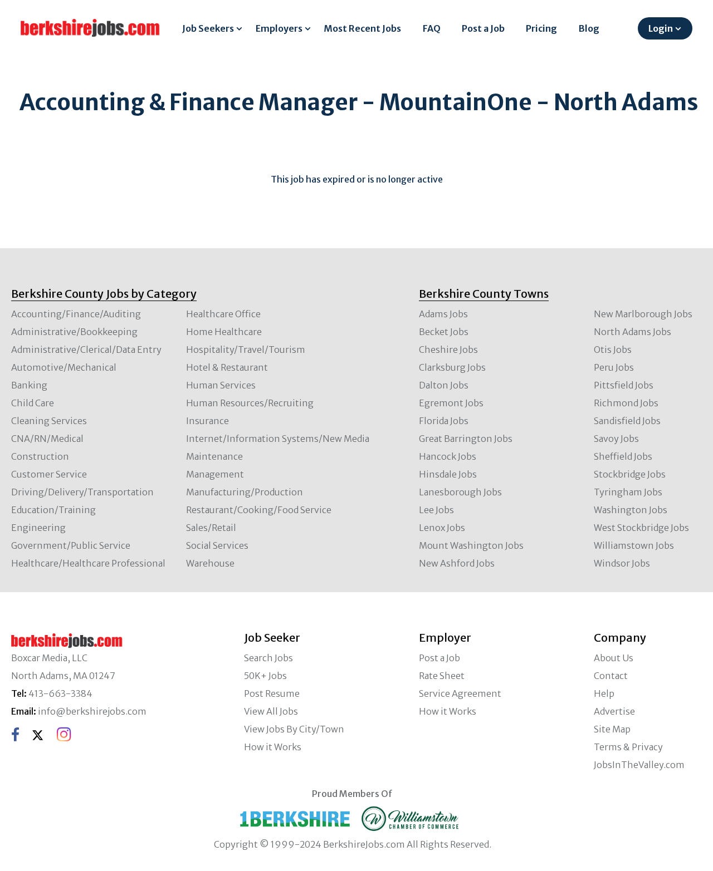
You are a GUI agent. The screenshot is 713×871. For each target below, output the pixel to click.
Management (215, 474)
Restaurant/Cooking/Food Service (258, 509)
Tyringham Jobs (628, 492)
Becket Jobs (443, 331)
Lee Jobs (436, 509)
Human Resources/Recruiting (250, 403)
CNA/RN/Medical (47, 438)
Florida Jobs (443, 420)
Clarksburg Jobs (452, 367)
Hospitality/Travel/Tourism (245, 349)
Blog (589, 28)
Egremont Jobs (451, 403)
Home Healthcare (224, 331)
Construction (40, 456)
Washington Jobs (630, 509)
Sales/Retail (211, 527)
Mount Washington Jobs (471, 545)
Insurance (207, 420)
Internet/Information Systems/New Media (277, 438)
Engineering (38, 527)
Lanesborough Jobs (460, 492)
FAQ (432, 28)
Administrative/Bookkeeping (74, 331)
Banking (29, 385)
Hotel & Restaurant (227, 367)
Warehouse (210, 563)
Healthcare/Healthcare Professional (88, 563)
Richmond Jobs (626, 403)
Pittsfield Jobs (623, 385)
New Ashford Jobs (457, 563)
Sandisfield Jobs (627, 420)
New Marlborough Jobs (643, 313)
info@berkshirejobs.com (92, 711)
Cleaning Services (49, 420)
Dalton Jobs (443, 385)
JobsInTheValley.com (639, 764)
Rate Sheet (442, 675)
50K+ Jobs (265, 675)
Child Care (32, 403)
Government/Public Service (70, 545)
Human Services (221, 385)
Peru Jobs (614, 367)
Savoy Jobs (616, 438)
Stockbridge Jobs (630, 474)
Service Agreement (460, 693)
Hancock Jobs (447, 456)
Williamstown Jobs (634, 545)
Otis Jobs (613, 349)
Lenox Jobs (442, 527)
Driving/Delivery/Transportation (82, 492)
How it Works (272, 746)
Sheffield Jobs (623, 456)
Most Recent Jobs (362, 28)
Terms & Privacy (628, 746)
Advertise (614, 711)
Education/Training (53, 509)
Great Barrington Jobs (465, 438)
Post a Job (483, 28)
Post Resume (272, 693)
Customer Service (49, 474)
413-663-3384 (60, 693)
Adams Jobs (443, 313)
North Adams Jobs (632, 331)
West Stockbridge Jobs (641, 527)
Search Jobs (268, 657)
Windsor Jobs (622, 563)
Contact (611, 675)
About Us (613, 657)
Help (604, 693)
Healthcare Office (223, 313)
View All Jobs (271, 711)
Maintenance (214, 456)
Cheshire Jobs (448, 349)
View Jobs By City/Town (294, 729)
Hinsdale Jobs (448, 474)
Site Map (612, 729)
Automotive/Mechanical (63, 367)
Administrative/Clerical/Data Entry (86, 349)
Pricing (541, 28)
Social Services (217, 545)
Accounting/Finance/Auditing (76, 313)
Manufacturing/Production (244, 492)
